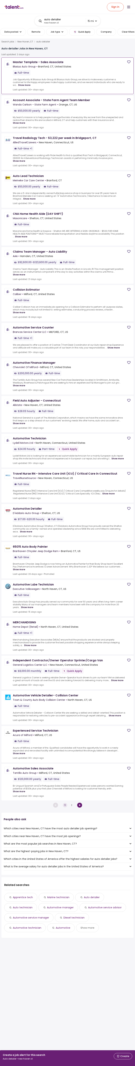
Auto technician (23, 907)
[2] (79, 805)
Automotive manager (60, 907)
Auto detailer (92, 897)
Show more (24, 85)
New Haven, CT (25, 42)
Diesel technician (74, 917)
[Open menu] (129, 7)
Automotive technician (27, 928)
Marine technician (58, 897)
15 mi (91, 21)
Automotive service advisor (105, 907)
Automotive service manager (31, 917)
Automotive (63, 928)
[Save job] (129, 61)
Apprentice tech (23, 897)
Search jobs (7, 42)
